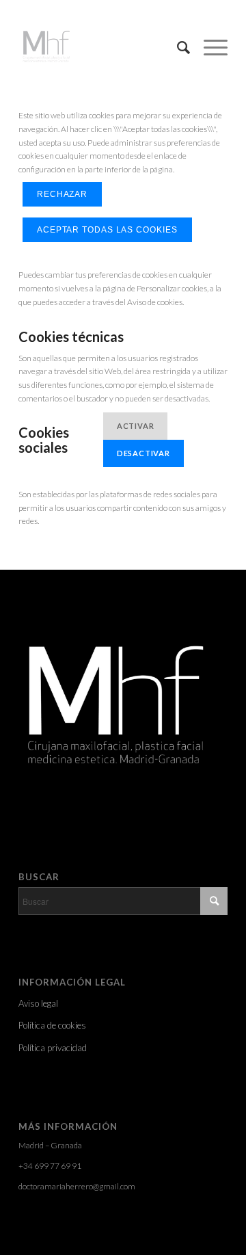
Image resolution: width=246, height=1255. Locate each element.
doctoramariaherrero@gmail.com (76, 1186)
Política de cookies (52, 1025)
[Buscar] (176, 47)
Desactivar (143, 453)
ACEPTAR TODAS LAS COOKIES (107, 230)
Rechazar (62, 194)
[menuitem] (176, 47)
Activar (135, 425)
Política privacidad (52, 1047)
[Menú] (209, 47)
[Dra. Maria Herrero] (102, 47)
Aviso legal (38, 1003)
